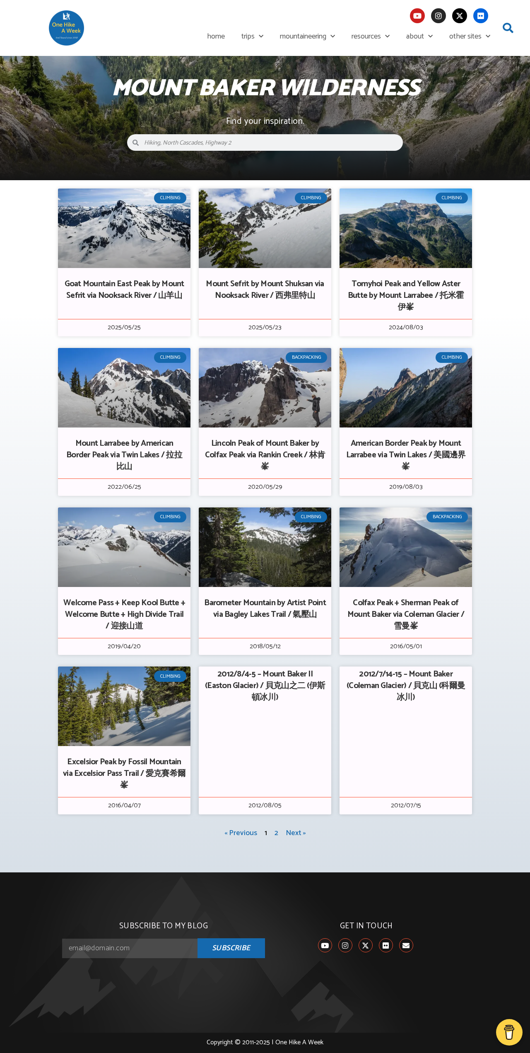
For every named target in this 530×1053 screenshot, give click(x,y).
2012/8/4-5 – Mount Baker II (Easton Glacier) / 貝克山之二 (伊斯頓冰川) (265, 685)
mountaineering (303, 36)
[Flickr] (480, 15)
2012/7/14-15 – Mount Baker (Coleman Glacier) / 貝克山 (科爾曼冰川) (406, 685)
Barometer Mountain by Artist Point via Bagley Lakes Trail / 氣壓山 (265, 608)
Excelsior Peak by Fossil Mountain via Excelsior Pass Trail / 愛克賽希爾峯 (124, 773)
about (415, 36)
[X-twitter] (459, 15)
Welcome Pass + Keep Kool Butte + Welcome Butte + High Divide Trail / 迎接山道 (124, 614)
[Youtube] (417, 15)
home (216, 36)
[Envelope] (406, 945)
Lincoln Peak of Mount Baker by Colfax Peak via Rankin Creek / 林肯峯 (265, 455)
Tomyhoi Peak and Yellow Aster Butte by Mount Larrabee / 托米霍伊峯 (406, 295)
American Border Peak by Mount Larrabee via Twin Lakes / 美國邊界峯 (406, 455)
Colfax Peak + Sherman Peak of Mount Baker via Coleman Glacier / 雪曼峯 (405, 614)
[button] (508, 28)
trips (248, 36)
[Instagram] (438, 15)
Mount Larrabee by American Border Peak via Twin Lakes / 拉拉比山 (124, 455)
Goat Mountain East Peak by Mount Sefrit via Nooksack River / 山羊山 (124, 289)
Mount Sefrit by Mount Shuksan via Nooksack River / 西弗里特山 (265, 289)
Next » (296, 833)
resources (366, 36)
